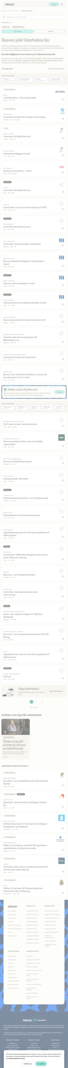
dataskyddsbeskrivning (16, 1058)
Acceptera (41, 1064)
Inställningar (28, 1064)
